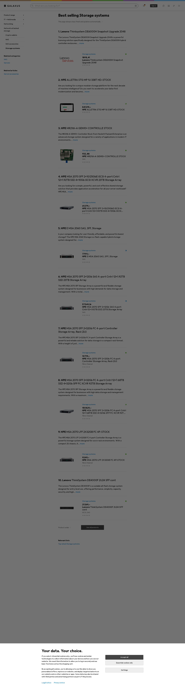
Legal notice (46, 683)
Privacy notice (59, 683)
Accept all (124, 657)
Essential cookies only (124, 663)
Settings (124, 670)
